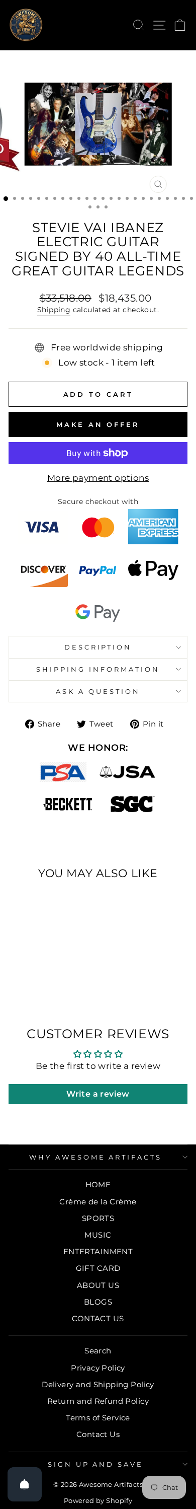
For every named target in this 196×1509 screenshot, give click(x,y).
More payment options (98, 478)
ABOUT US (98, 1285)
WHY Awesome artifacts (95, 1157)
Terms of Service (98, 1417)
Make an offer (98, 424)
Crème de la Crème (97, 1201)
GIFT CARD (98, 1268)
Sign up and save (96, 1464)
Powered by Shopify (98, 1500)
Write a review (98, 1094)
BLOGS (98, 1302)
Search (97, 1350)
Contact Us (98, 1434)
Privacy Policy (98, 1368)
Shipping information (98, 669)
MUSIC (97, 1235)
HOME (98, 1184)
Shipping (53, 309)
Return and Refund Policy (98, 1401)
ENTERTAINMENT (98, 1251)
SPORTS (98, 1218)
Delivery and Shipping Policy (98, 1384)
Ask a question (98, 691)
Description (98, 647)
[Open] (25, 1484)
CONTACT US (98, 1318)
